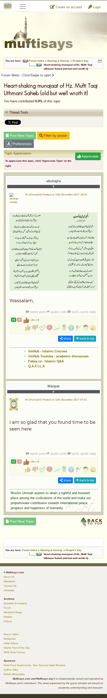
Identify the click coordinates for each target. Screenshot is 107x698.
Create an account (68, 7)
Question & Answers (15, 603)
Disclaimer (9, 581)
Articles (8, 616)
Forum (7, 607)
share (67, 338)
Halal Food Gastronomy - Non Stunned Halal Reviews (34, 665)
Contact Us (10, 585)
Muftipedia (10, 638)
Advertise (9, 590)
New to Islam (11, 634)
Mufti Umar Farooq (14, 652)
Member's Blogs (13, 612)
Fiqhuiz (8, 621)
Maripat (53, 386)
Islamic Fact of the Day (17, 647)
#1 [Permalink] (33, 194)
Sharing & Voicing (58, 60)
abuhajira (53, 181)
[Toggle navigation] (23, 6)
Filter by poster (55, 136)
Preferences (21, 144)
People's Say (81, 60)
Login (96, 7)
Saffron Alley (11, 669)
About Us (9, 576)
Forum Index (36, 60)
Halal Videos (11, 643)
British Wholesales (14, 674)
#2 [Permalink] (33, 399)
